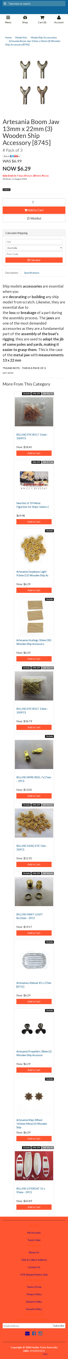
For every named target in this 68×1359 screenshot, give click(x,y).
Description (11, 272)
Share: (7, 156)
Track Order (34, 1239)
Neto (45, 1354)
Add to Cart (35, 210)
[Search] (5, 3)
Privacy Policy (34, 1294)
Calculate (35, 259)
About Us (34, 1252)
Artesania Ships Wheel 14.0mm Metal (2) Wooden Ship (31, 1123)
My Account (34, 1232)
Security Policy (34, 1309)
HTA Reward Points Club (34, 1274)
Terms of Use (34, 1286)
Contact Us (34, 1267)
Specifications (31, 272)
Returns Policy (34, 1301)
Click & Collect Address (34, 1259)
